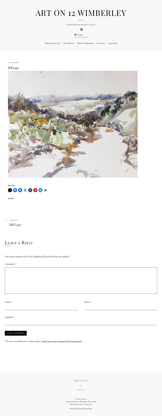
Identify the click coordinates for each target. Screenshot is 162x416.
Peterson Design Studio (85, 409)
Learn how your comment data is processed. (62, 341)
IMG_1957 (13, 68)
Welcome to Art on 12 (52, 43)
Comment (11, 264)
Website (9, 317)
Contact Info (112, 43)
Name (8, 302)
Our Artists (101, 43)
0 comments (14, 62)
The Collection (68, 43)
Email (87, 302)
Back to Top (81, 381)
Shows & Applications (85, 43)
